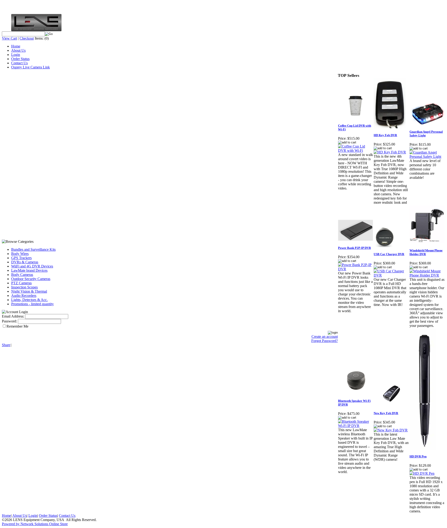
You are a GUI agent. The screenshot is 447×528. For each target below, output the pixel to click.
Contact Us (19, 63)
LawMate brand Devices (29, 270)
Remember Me (17, 326)
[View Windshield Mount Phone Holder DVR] (427, 275)
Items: (39, 38)
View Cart (9, 38)
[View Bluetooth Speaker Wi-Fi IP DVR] (355, 426)
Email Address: (13, 316)
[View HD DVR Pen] (422, 473)
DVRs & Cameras (24, 262)
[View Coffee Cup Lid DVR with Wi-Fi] (355, 150)
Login (15, 55)
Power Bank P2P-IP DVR (354, 248)
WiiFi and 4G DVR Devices (32, 266)
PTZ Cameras (21, 283)
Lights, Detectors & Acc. (29, 300)
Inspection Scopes (24, 287)
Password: (9, 321)
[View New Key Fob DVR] (391, 430)
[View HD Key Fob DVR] (390, 152)
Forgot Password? (324, 341)
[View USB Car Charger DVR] (391, 275)
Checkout (27, 38)
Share (6, 345)
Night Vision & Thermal (29, 291)
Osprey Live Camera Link (30, 67)
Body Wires (20, 254)
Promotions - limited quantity (32, 304)
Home (15, 46)
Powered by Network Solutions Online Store (35, 524)
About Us (18, 50)
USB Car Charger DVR (389, 254)
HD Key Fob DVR (385, 135)
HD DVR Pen (418, 456)
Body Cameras (22, 275)
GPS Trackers (21, 258)
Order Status (20, 59)
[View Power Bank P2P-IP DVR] (355, 269)
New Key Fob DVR (386, 413)
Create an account (325, 336)
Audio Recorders (23, 296)
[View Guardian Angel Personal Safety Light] (427, 157)
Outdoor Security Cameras (30, 279)
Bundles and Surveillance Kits (33, 249)
